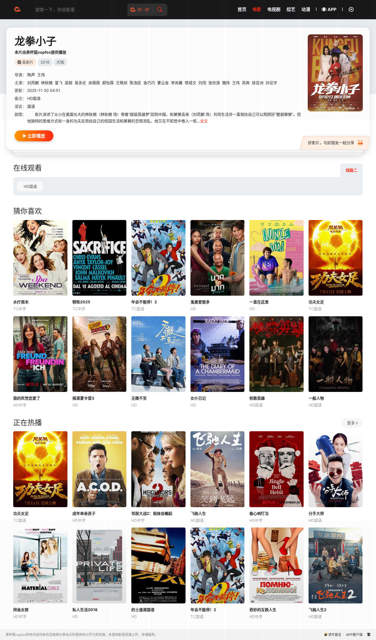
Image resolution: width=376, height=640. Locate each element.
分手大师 (316, 513)
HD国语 (30, 186)
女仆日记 (198, 398)
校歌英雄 (257, 398)
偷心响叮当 (259, 513)
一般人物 (316, 398)
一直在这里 (259, 302)
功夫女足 (316, 302)
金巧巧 (149, 82)
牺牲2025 (81, 302)
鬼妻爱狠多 (200, 302)
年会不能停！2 (144, 302)
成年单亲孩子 (84, 513)
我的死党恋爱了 (26, 398)
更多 (351, 423)
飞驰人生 (198, 513)
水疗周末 (21, 302)
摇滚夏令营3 (83, 398)
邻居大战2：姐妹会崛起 (151, 513)
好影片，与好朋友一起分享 (331, 142)
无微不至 (139, 398)
